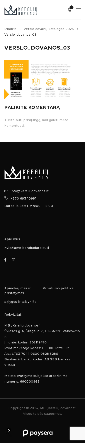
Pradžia (10, 29)
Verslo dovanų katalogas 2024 (49, 29)
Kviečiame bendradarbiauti (26, 248)
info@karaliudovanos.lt (29, 191)
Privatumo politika (57, 288)
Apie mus (12, 239)
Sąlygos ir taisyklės (20, 302)
